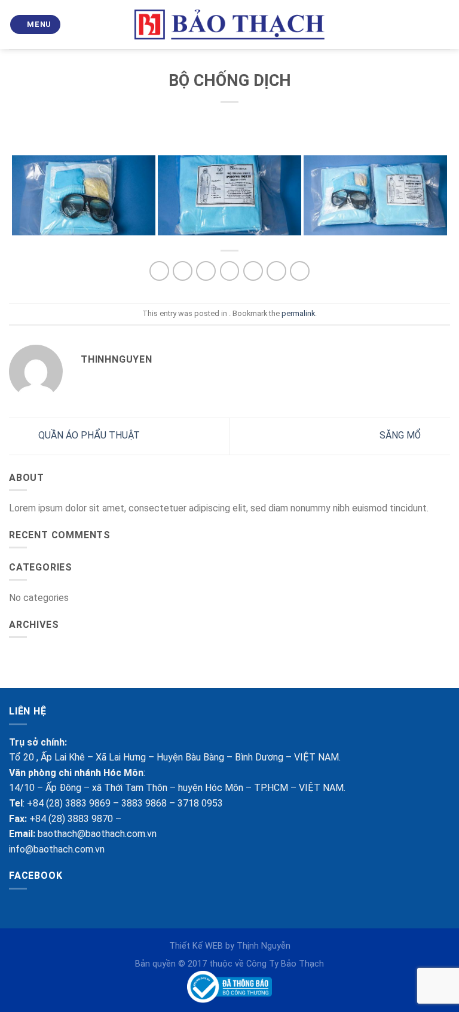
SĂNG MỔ (401, 435)
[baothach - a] (229, 25)
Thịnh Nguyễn (263, 946)
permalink (298, 313)
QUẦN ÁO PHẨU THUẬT (88, 435)
